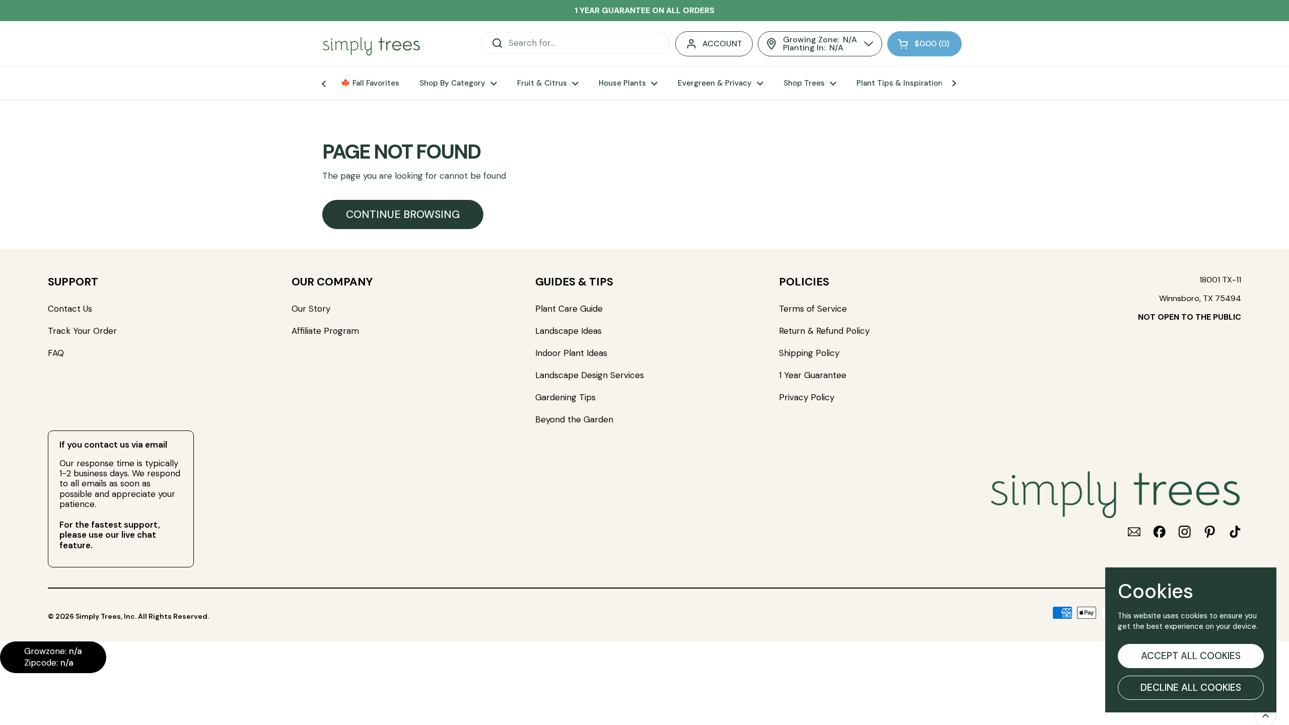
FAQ (56, 352)
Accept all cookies (1191, 655)
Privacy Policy (806, 397)
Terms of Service (813, 308)
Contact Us (70, 308)
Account (722, 43)
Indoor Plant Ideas (571, 352)
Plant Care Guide (569, 308)
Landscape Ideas (568, 330)
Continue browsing (403, 214)
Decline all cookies (1190, 687)
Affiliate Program (325, 330)
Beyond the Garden (574, 419)
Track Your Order (82, 330)
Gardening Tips (565, 397)
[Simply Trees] (371, 44)
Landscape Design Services (589, 375)
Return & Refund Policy (824, 330)
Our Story (311, 308)
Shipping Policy (809, 352)
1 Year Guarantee (814, 375)
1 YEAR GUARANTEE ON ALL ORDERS (644, 10)
